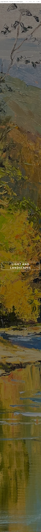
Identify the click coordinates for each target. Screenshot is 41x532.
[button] (36, 1)
